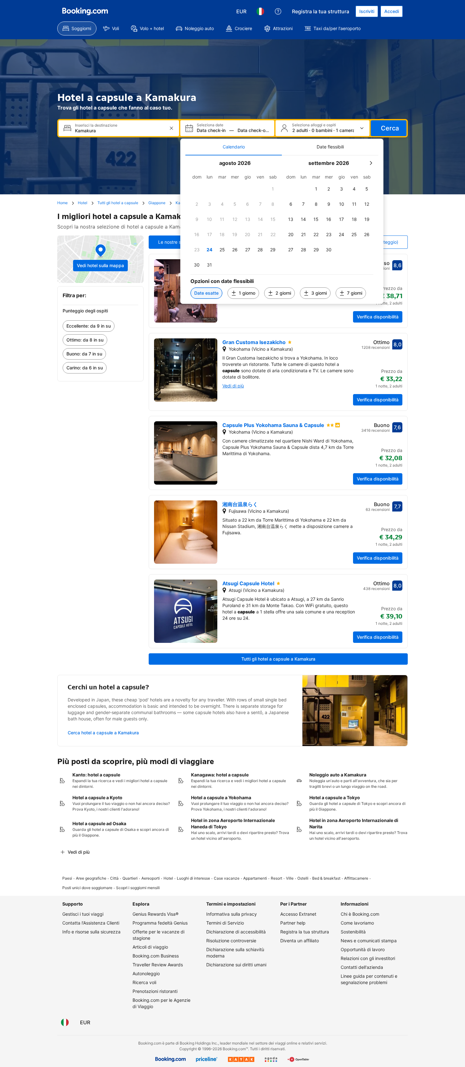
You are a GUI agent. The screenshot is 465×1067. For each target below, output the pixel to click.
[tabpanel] (281, 229)
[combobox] (119, 131)
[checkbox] (273, 189)
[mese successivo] (370, 163)
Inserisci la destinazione (96, 125)
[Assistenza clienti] (278, 11)
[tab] (233, 147)
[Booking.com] (85, 11)
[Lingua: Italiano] (260, 11)
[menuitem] (76, 28)
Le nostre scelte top (178, 242)
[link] (100, 326)
